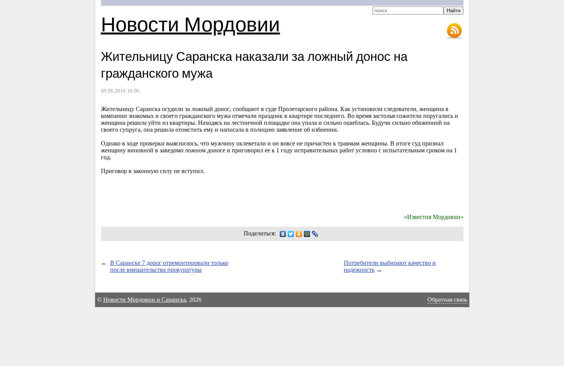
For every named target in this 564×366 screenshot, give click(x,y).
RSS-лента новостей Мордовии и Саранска (454, 31)
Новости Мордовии (190, 23)
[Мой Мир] (307, 234)
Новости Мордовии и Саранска (144, 299)
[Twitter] (291, 234)
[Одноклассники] (299, 234)
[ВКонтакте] (283, 234)
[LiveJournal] (315, 234)
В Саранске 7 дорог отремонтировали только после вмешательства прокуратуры (169, 266)
